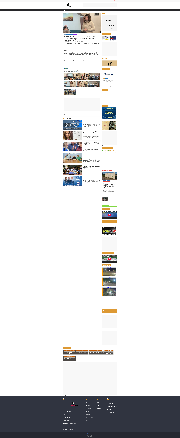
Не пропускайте (88, 405)
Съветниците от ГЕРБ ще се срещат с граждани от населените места (90, 121)
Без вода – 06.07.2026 (108, 80)
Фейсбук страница (66, 420)
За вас (87, 418)
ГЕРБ (65, 34)
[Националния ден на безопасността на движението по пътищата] (105, 197)
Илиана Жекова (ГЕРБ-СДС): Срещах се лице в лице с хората (91, 177)
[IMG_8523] (70, 73)
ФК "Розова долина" (110, 410)
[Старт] (103, 217)
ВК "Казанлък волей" (110, 412)
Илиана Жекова (80, 41)
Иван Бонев (70, 41)
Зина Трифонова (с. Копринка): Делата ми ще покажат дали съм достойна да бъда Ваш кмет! (91, 143)
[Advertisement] (100, 5)
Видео (87, 420)
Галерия (87, 421)
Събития (64, 415)
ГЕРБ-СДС (76, 41)
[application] (109, 215)
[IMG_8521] (82, 81)
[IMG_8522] (70, 81)
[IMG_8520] (82, 73)
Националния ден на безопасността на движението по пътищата (112, 199)
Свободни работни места (90, 417)
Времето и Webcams (66, 417)
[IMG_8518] (94, 81)
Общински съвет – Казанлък (112, 406)
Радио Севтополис (110, 409)
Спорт (87, 402)
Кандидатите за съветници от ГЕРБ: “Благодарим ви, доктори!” (90, 132)
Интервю (87, 415)
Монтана (98, 402)
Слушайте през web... (109, 154)
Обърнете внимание (106, 181)
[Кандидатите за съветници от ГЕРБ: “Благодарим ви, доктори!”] (72, 131)
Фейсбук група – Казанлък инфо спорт (69, 423)
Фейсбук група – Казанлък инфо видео (69, 424)
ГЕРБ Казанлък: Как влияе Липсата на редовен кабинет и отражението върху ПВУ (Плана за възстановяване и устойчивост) (91, 155)
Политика (75, 34)
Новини (72, 34)
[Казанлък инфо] (64, 10)
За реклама (65, 412)
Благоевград (99, 408)
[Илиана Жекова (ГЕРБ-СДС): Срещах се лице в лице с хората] (72, 176)
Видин (98, 405)
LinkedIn (64, 426)
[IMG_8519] (94, 73)
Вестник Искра (109, 407)
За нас (64, 414)
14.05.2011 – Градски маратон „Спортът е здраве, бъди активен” (91, 167)
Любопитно (88, 414)
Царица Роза (88, 411)
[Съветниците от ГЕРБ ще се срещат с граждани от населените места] (72, 120)
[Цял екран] (115, 217)
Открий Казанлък (110, 403)
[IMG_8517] (70, 89)
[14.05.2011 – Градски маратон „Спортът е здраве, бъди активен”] (72, 165)
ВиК (103, 78)
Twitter (64, 427)
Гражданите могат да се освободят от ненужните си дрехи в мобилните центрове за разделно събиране (109, 185)
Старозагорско (88, 408)
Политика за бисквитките (67, 411)
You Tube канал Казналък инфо (68, 429)
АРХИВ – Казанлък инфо (67, 418)
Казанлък (68, 34)
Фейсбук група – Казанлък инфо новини (69, 421)
